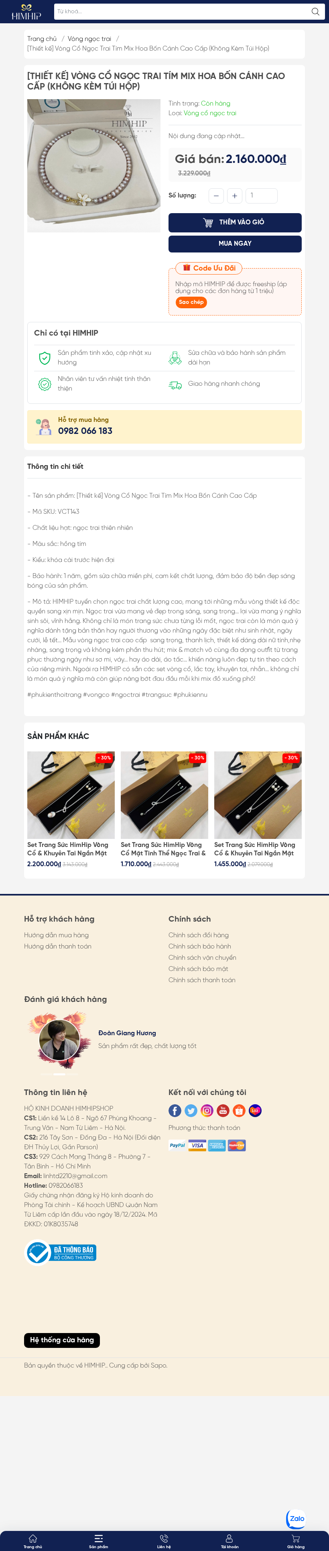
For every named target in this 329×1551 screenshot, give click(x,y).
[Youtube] (223, 1110)
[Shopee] (239, 1110)
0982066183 (66, 1186)
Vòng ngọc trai (89, 39)
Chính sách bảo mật (198, 969)
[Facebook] (175, 1110)
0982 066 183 (85, 431)
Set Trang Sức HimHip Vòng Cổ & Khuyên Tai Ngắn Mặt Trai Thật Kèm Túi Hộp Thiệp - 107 (69, 850)
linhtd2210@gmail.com (75, 1176)
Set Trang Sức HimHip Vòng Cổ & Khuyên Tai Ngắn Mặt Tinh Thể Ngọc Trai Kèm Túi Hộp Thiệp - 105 (254, 850)
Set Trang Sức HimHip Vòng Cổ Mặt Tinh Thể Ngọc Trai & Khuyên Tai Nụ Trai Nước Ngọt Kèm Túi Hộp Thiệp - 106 (163, 850)
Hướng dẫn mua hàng (56, 935)
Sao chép (191, 302)
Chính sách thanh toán (202, 980)
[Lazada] (255, 1110)
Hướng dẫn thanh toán (57, 946)
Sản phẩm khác (58, 737)
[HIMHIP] (26, 11)
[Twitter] (191, 1110)
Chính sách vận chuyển (202, 958)
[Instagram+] (207, 1110)
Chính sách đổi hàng (199, 935)
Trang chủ (42, 39)
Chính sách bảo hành (200, 946)
